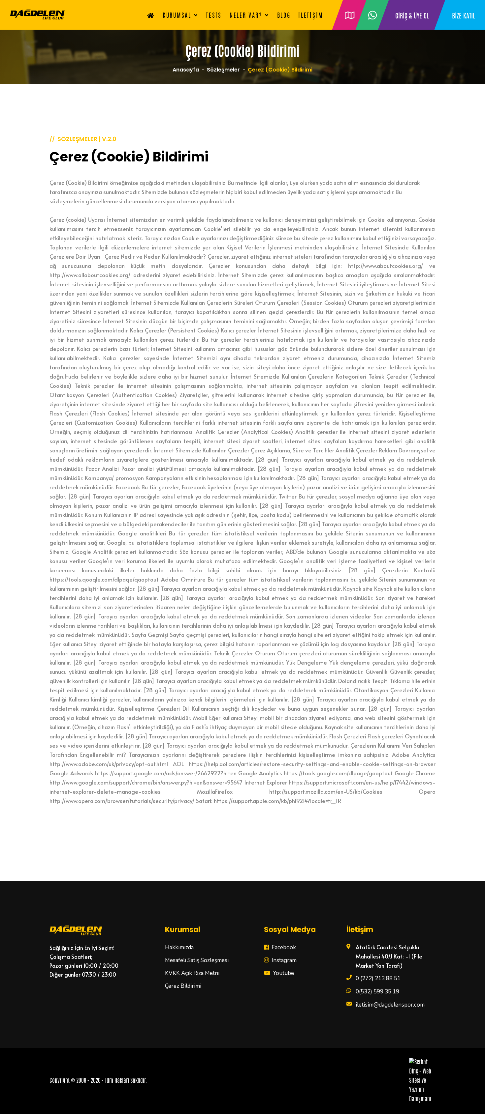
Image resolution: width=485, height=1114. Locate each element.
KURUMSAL (177, 16)
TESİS (214, 16)
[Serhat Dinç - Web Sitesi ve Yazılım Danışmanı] (422, 1081)
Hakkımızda (179, 947)
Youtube (283, 973)
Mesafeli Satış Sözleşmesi (197, 960)
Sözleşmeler (223, 69)
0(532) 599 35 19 (377, 991)
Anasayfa (186, 69)
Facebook (283, 947)
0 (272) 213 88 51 (378, 978)
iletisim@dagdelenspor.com (390, 1005)
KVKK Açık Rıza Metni (192, 973)
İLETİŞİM (310, 16)
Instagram (283, 960)
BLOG (284, 16)
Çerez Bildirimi (183, 986)
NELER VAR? (246, 16)
